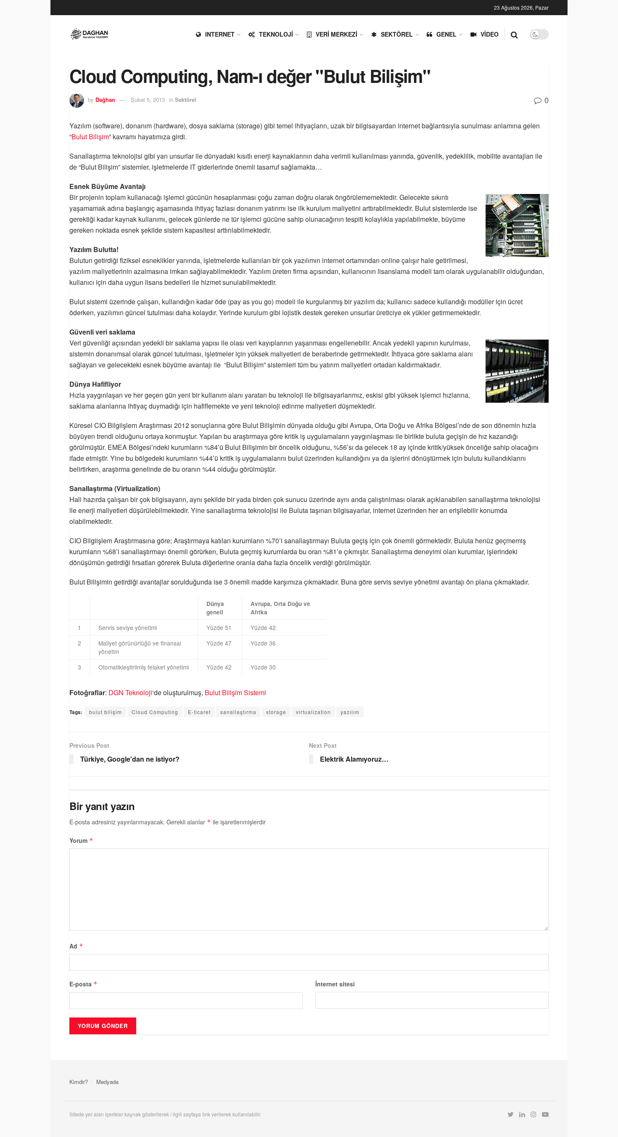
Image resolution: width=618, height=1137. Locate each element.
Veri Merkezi (336, 34)
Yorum (81, 840)
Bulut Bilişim (90, 136)
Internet (220, 34)
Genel (446, 34)
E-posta (83, 984)
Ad (76, 946)
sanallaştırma (238, 711)
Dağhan (105, 100)
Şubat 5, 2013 (148, 100)
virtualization (313, 711)
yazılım (350, 711)
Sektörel (397, 34)
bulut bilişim (105, 711)
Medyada (107, 1082)
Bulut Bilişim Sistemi (235, 692)
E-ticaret (199, 711)
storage (276, 711)
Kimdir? (78, 1082)
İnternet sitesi (335, 984)
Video (490, 34)
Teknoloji (276, 34)
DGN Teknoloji (130, 692)
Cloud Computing (155, 711)
